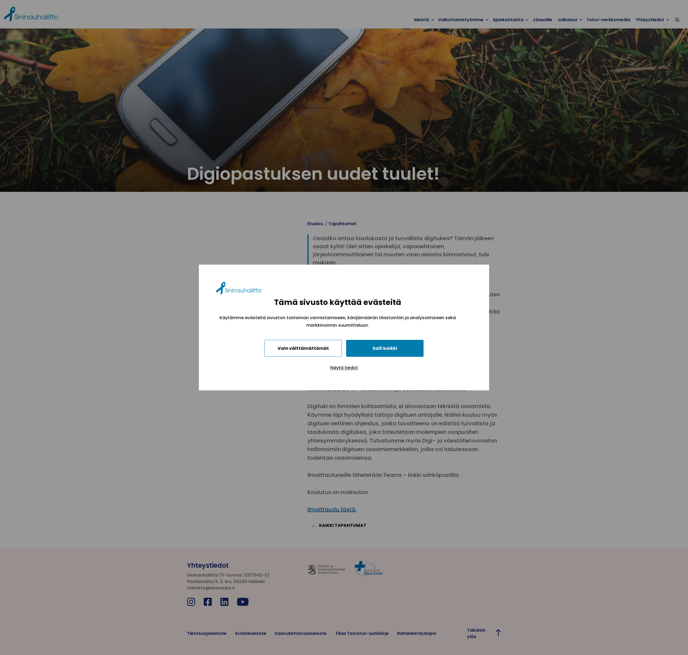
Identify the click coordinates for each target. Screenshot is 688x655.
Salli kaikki (384, 348)
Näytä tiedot (344, 368)
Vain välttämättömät (303, 348)
